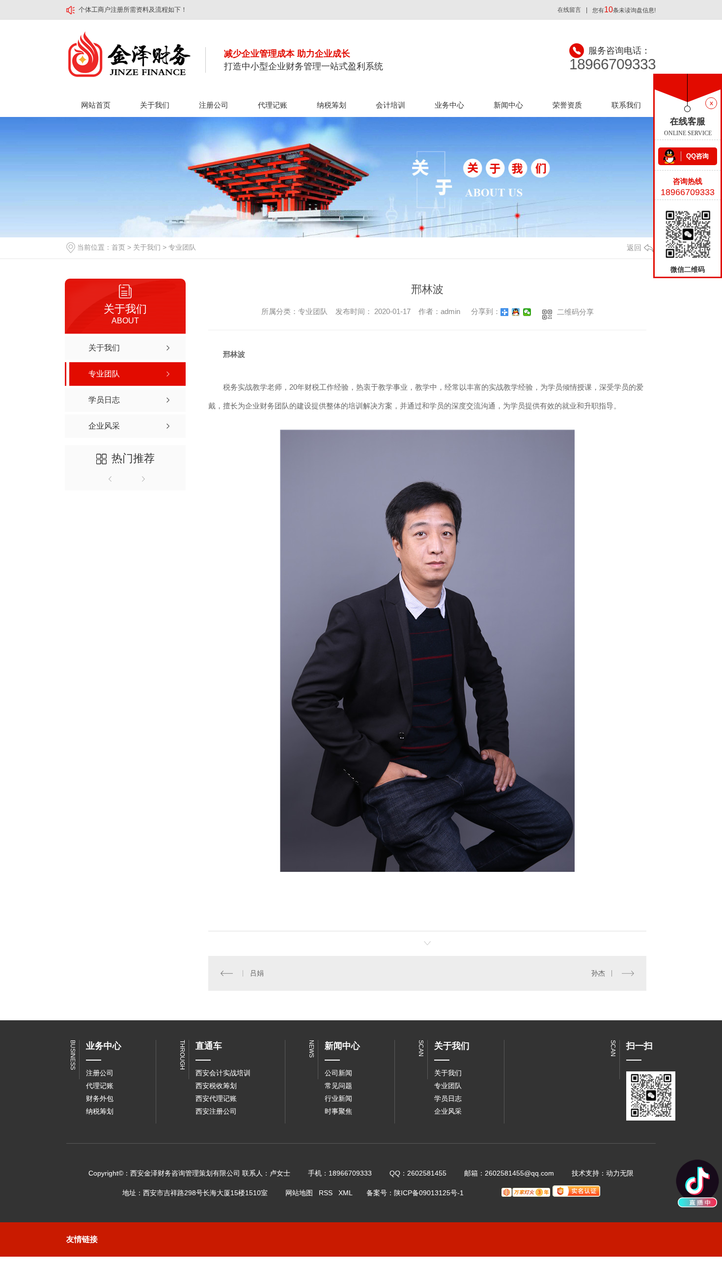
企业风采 (448, 1111)
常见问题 (338, 1086)
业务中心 (449, 105)
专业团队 (182, 247)
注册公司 (213, 105)
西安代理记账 (216, 1098)
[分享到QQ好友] (516, 312)
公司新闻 (338, 1073)
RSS (326, 1193)
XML (345, 1193)
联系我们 (626, 105)
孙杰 (598, 973)
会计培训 (390, 105)
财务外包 (99, 1098)
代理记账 (272, 105)
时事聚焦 (338, 1111)
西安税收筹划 (216, 1086)
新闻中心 (508, 105)
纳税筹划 (331, 105)
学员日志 (448, 1098)
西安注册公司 (216, 1111)
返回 (634, 247)
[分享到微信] (527, 312)
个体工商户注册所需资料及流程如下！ (133, 9)
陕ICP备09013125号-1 (429, 1193)
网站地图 (299, 1193)
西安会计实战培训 (222, 1073)
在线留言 (569, 9)
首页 (118, 247)
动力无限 (620, 1173)
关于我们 (154, 105)
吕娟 (257, 973)
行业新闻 (338, 1098)
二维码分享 (575, 312)
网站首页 (96, 105)
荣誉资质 (567, 105)
